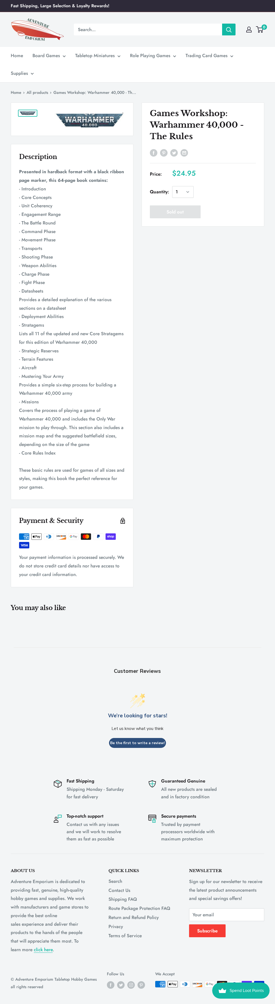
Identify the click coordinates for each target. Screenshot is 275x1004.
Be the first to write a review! (137, 742)
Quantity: (159, 192)
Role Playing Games (150, 55)
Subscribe (207, 931)
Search (115, 881)
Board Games (46, 55)
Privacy (115, 926)
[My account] (249, 29)
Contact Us (119, 890)
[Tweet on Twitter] (174, 152)
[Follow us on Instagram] (131, 985)
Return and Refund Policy (133, 917)
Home (17, 55)
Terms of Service (125, 935)
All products (37, 92)
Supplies (19, 73)
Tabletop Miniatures (95, 55)
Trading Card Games (206, 55)
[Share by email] (184, 152)
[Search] (229, 29)
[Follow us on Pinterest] (141, 985)
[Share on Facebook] (153, 152)
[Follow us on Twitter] (121, 985)
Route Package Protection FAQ (139, 908)
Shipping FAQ (122, 899)
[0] (259, 29)
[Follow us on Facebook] (110, 985)
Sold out (175, 212)
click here (43, 949)
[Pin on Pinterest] (164, 152)
